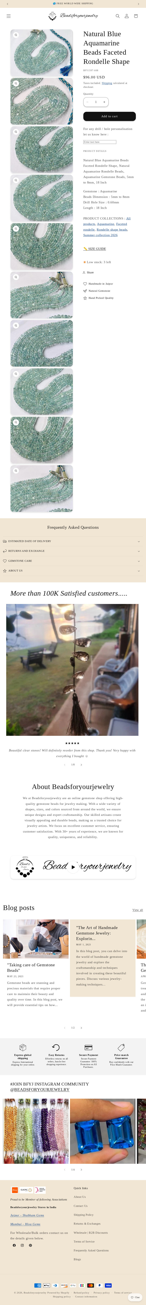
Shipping (107, 83)
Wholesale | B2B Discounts (91, 1232)
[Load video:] (73, 867)
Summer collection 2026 (100, 235)
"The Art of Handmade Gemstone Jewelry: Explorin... (97, 933)
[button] (8, 16)
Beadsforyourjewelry (35, 1293)
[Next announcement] (138, 4)
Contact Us (81, 1205)
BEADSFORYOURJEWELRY (41, 1089)
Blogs (77, 1259)
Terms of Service (84, 1241)
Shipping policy (62, 1296)
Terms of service (123, 1293)
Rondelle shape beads (112, 229)
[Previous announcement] (7, 4)
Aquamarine (105, 224)
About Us (80, 1196)
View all (137, 909)
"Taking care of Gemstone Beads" (31, 968)
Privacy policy (102, 1293)
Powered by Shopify (58, 1293)
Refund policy (81, 1293)
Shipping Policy (83, 1214)
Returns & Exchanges (87, 1223)
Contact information (86, 1296)
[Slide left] (65, 765)
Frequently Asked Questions (91, 1250)
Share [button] (90, 272)
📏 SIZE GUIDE (94, 249)
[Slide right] (81, 765)
